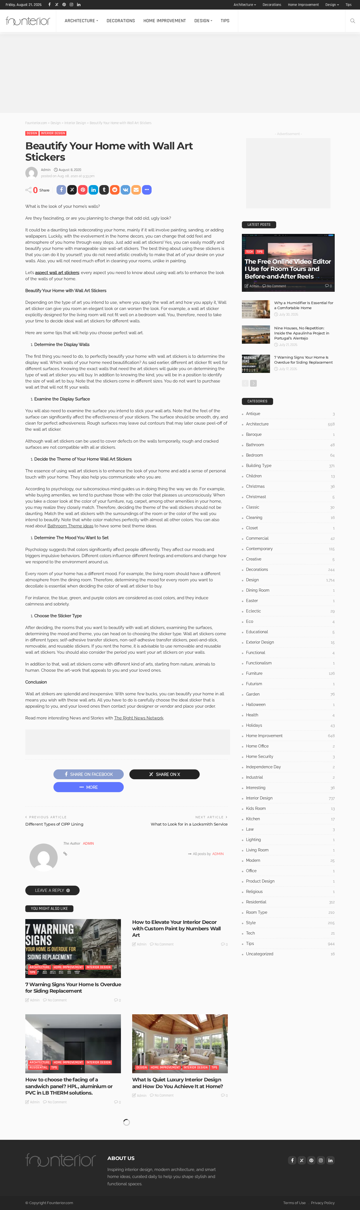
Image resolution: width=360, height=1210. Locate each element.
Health (290, 715)
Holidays (290, 725)
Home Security (290, 756)
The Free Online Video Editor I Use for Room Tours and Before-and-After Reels (288, 269)
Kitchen (290, 819)
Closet (290, 528)
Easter (290, 600)
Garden (290, 694)
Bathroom (290, 445)
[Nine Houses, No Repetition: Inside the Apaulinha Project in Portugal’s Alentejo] (256, 334)
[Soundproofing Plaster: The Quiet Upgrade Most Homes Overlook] (180, 1145)
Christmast (290, 497)
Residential (38, 1067)
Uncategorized (147, 1169)
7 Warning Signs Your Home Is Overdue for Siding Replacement (73, 987)
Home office (290, 746)
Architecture (243, 4)
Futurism (290, 684)
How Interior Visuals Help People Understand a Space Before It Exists (68, 1185)
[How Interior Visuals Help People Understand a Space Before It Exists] (73, 1145)
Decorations (272, 4)
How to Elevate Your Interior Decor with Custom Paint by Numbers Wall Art (176, 928)
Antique (290, 413)
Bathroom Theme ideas (70, 525)
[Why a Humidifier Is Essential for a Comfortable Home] (256, 309)
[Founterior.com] (28, 20)
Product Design (290, 881)
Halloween (290, 704)
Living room (290, 850)
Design (330, 4)
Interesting (290, 787)
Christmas (290, 486)
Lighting (290, 839)
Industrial (290, 777)
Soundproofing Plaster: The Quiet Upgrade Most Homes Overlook (172, 1185)
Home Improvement (303, 4)
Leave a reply (50, 890)
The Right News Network (138, 718)
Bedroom (290, 455)
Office (290, 871)
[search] (352, 21)
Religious (290, 891)
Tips (349, 4)
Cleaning (290, 517)
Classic (290, 507)
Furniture (290, 673)
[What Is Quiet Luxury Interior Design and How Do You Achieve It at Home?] (180, 1043)
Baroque (290, 434)
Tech (249, 252)
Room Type (290, 912)
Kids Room (290, 808)
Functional (290, 652)
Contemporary (290, 548)
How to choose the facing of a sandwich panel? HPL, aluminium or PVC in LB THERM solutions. (68, 1086)
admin (46, 170)
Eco (290, 621)
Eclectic (290, 611)
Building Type (290, 465)
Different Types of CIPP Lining (54, 824)
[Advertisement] (169, 73)
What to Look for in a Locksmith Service (189, 824)
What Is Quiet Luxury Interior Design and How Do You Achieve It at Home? (177, 1083)
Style (290, 922)
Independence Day (290, 767)
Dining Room (290, 590)
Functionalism (290, 663)
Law (290, 829)
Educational (290, 632)
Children (290, 476)
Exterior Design (290, 642)
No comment (57, 1000)
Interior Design (53, 133)
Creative (290, 559)
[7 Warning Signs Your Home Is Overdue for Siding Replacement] (73, 948)
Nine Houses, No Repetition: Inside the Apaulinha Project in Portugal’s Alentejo (301, 333)
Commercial (290, 538)
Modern (290, 860)
